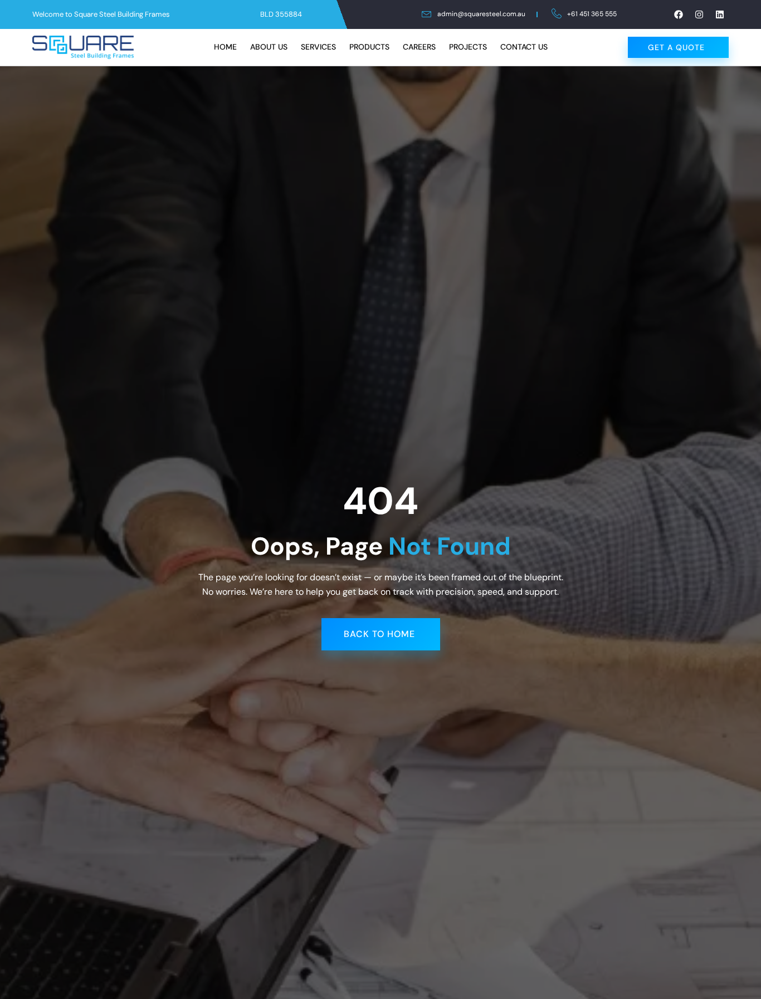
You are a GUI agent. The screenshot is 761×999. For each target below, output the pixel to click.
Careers (419, 47)
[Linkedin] (720, 14)
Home (225, 47)
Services (318, 47)
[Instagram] (699, 14)
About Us (268, 47)
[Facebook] (678, 14)
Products (369, 47)
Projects (468, 47)
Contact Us (524, 47)
